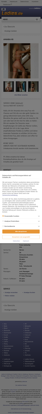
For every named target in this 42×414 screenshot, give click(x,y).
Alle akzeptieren (21, 231)
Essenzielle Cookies (11, 216)
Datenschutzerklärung (9, 195)
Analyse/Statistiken (11, 221)
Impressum (26, 241)
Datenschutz (16, 241)
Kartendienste (9, 226)
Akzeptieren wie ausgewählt (21, 237)
